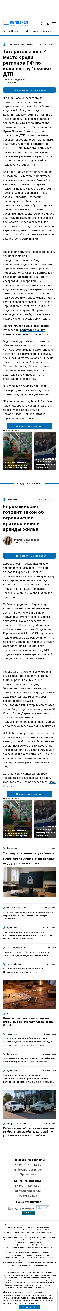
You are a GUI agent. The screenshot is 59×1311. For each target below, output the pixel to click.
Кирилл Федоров (15, 79)
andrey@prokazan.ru (28, 1169)
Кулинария (12, 927)
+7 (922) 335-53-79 (28, 1186)
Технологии (12, 848)
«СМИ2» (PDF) (45, 1287)
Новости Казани (14, 964)
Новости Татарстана (16, 908)
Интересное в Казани (16, 1124)
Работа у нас (28, 1195)
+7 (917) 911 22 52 (28, 1164)
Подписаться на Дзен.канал (29, 90)
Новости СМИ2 (12, 430)
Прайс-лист (28, 1174)
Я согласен (29, 1307)
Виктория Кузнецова (26, 539)
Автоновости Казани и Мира (20, 45)
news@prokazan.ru (28, 1190)
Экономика (12, 499)
